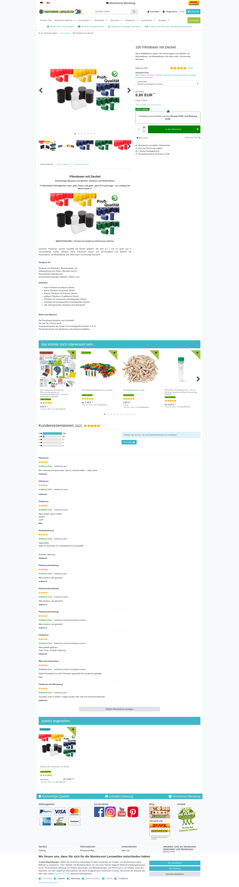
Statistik (61, 878)
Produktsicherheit (81, 164)
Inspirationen (147, 20)
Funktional (123, 878)
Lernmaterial (83, 20)
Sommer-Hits (46, 20)
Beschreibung (47, 164)
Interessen (115, 20)
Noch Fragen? (63, 164)
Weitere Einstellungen (48, 882)
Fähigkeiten (130, 20)
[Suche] (134, 11)
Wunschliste (143, 138)
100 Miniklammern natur (133, 390)
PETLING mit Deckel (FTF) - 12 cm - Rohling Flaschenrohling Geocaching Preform (181, 392)
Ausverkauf (194, 20)
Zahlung (42, 850)
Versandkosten (155, 105)
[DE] (41, 3)
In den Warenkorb (173, 129)
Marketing (75, 878)
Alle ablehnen (175, 868)
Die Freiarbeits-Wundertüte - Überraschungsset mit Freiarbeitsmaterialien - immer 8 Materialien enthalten (54, 393)
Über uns (126, 850)
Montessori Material (64, 20)
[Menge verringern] (144, 131)
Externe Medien (93, 878)
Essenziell (47, 878)
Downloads (99, 20)
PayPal (109, 878)
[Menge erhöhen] (144, 127)
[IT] (48, 3)
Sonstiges (162, 20)
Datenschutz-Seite (62, 873)
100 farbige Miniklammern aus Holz (97, 390)
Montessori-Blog (87, 850)
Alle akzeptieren (175, 863)
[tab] (47, 164)
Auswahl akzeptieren (175, 874)
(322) (190, 68)
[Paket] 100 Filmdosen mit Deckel (54, 767)
